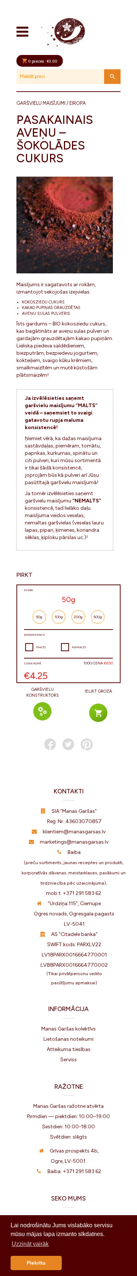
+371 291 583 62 (82, 893)
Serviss (68, 1059)
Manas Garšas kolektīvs (68, 1029)
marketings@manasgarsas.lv (74, 842)
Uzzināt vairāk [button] (30, 1244)
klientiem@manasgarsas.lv (74, 832)
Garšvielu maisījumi (40, 103)
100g (59, 617)
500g (98, 617)
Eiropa (77, 103)
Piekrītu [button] (36, 1263)
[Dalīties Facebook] (50, 744)
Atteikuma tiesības (69, 1049)
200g (78, 617)
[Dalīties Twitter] (68, 744)
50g (39, 617)
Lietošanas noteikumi (68, 1039)
